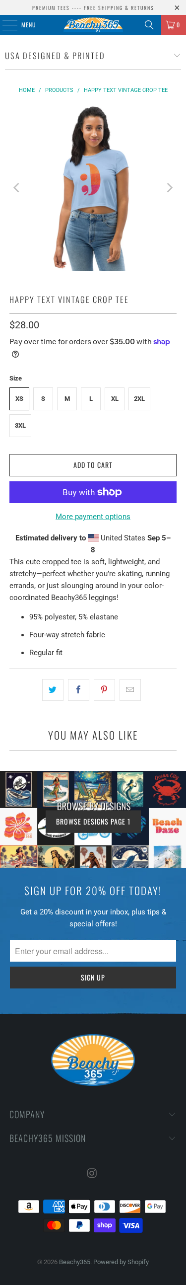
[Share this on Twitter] (52, 690)
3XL (20, 425)
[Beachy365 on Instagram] (92, 1174)
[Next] (169, 187)
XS (19, 398)
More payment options (93, 516)
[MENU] (4, 25)
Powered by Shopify (121, 1262)
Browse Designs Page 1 (93, 821)
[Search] (149, 25)
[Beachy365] (93, 25)
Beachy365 (74, 1262)
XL (115, 398)
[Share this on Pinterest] (104, 690)
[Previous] (17, 187)
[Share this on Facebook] (78, 690)
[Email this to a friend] (130, 690)
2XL (139, 398)
